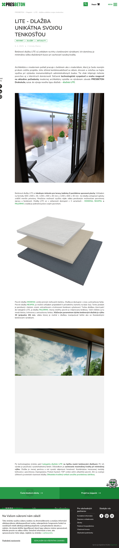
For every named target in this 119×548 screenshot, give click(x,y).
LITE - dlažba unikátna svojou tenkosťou (48, 12)
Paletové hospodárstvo (85, 526)
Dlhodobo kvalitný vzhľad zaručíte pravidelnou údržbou (71, 474)
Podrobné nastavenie (11, 540)
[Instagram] (112, 516)
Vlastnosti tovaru (83, 529)
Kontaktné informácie (85, 516)
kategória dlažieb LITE (52, 464)
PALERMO (19, 203)
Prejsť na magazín (89, 493)
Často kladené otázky (29, 493)
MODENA (88, 201)
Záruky (79, 523)
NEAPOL (98, 201)
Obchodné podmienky (85, 533)
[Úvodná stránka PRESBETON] (13, 4)
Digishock (113, 545)
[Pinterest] (107, 516)
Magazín (29, 12)
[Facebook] (101, 516)
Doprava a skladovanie (85, 519)
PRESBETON (19, 12)
